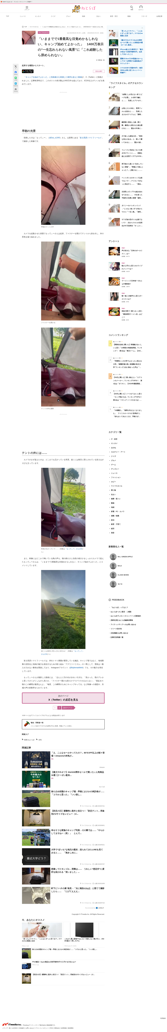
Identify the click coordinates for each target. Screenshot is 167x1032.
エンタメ (38, 16)
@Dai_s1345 (54, 138)
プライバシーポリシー (42, 1028)
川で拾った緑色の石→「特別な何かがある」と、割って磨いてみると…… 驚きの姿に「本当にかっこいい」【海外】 (132, 142)
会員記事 (159, 16)
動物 (129, 16)
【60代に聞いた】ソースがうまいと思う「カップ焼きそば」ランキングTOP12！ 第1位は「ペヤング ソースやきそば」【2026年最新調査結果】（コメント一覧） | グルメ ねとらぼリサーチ (128, 400)
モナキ (120, 584)
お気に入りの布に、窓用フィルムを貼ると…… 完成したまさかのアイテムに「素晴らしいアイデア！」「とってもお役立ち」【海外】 (132, 114)
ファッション (116, 477)
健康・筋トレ (116, 499)
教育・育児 (114, 16)
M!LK (120, 566)
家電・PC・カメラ (117, 511)
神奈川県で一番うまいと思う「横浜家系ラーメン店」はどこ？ (132, 314)
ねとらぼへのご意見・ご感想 (120, 612)
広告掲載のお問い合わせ (118, 633)
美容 (112, 533)
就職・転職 (115, 516)
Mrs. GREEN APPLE (125, 557)
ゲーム (113, 465)
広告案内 (22, 1028)
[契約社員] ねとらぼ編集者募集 (121, 620)
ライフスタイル (43, 32)
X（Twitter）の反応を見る (63, 699)
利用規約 (163, 1018)
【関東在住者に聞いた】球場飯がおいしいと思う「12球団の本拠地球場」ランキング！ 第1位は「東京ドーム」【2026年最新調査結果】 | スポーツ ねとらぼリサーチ (127, 351)
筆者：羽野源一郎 (37, 723)
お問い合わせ (30, 1028)
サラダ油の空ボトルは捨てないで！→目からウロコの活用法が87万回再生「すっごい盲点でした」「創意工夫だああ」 (132, 226)
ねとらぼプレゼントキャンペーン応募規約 (125, 616)
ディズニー (115, 469)
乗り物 (113, 490)
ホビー (113, 482)
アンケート (114, 241)
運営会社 (57, 1028)
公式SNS (15, 1028)
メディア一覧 (6, 1028)
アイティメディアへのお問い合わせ (122, 624)
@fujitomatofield (76, 668)
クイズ (53, 16)
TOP (7, 16)
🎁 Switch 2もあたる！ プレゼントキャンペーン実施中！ (16, 1)
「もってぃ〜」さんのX (73, 549)
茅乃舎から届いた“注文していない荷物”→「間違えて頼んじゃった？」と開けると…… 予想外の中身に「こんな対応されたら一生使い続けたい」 (132, 170)
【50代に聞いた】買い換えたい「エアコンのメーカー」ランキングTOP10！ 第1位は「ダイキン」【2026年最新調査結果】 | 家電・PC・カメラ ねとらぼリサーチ (127, 383)
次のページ (67, 708)
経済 (112, 528)
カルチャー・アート (118, 452)
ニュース (23, 16)
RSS (51, 1028)
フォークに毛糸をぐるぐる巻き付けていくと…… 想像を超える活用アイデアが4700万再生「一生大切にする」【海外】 (132, 156)
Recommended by (90, 908)
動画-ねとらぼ (29, 740)
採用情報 (64, 1028)
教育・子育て (116, 524)
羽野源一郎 (101, 60)
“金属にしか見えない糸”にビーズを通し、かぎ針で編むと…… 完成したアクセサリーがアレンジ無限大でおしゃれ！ (132, 100)
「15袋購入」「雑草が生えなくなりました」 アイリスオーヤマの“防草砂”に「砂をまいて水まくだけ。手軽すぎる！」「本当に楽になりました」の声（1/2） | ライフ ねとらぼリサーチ (127, 416)
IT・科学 (114, 439)
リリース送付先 (115, 629)
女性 (40, 740)
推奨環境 (70, 1028)
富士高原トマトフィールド (91, 138)
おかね (113, 448)
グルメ (68, 16)
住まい (98, 16)
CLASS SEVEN (123, 575)
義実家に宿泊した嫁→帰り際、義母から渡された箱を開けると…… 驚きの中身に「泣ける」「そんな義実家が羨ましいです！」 (132, 128)
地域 (83, 16)
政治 (112, 520)
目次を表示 (98, 71)
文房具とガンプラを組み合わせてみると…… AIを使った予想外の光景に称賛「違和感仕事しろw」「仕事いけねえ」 (132, 198)
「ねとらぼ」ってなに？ (118, 607)
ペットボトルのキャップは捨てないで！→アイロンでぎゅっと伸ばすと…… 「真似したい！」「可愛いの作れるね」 (132, 184)
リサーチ (144, 16)
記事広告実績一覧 (116, 637)
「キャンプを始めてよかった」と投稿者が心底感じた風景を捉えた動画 (53, 77)
